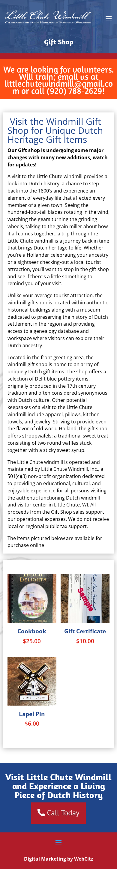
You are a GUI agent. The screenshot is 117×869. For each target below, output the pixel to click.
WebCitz (83, 859)
